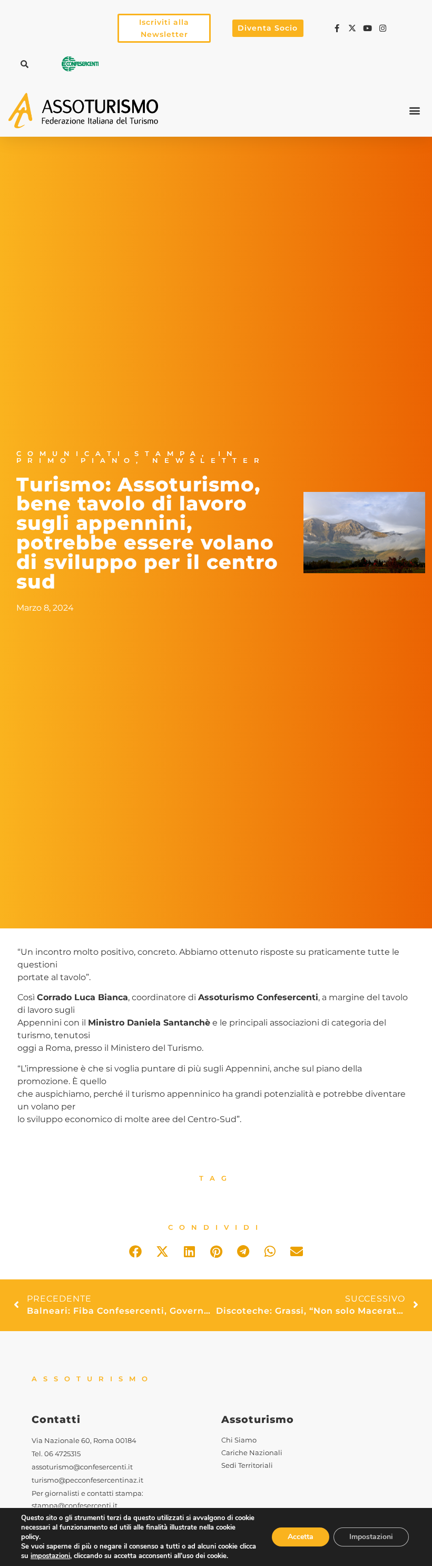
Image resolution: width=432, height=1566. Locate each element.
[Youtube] (368, 28)
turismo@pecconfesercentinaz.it (87, 1480)
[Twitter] (353, 28)
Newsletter (209, 460)
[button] (24, 64)
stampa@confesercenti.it (74, 1506)
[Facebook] (338, 28)
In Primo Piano (127, 457)
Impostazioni (371, 1537)
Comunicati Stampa (109, 454)
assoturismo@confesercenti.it (82, 1467)
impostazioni (50, 1556)
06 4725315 (62, 1454)
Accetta (300, 1537)
